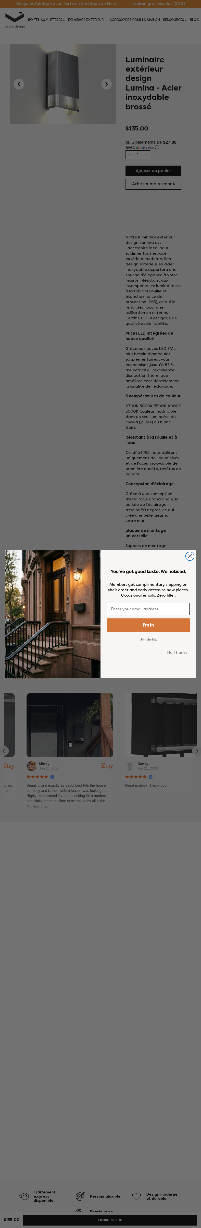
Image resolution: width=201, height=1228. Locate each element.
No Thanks (177, 652)
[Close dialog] (190, 556)
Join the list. (148, 639)
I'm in (148, 625)
